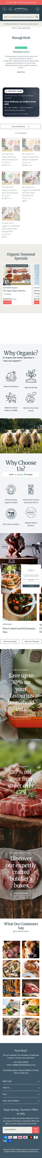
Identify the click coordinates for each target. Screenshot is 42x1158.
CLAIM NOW (31, 585)
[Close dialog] (39, 566)
